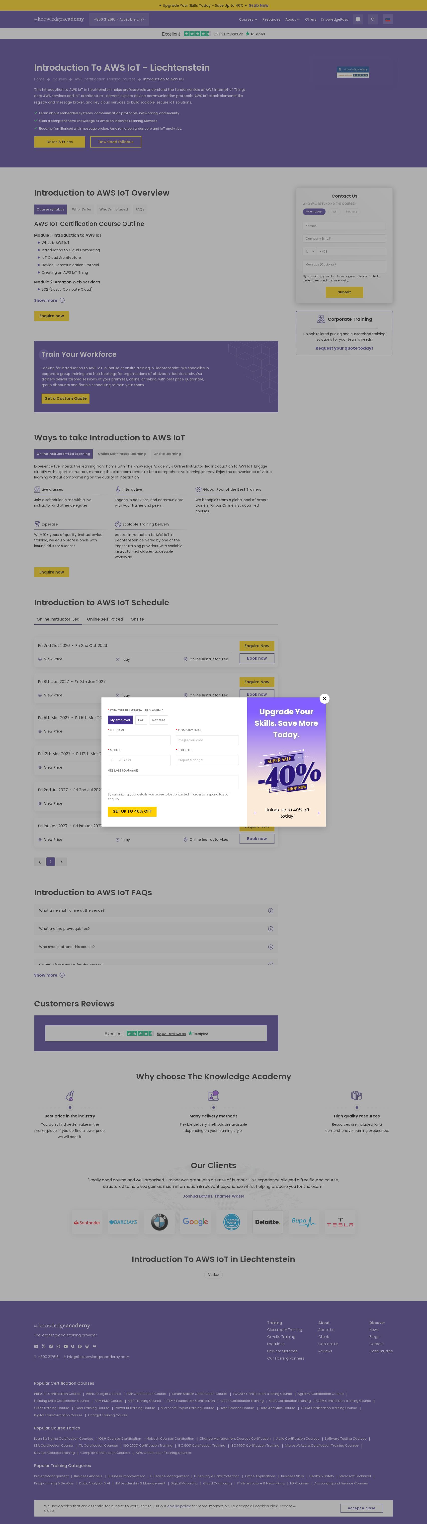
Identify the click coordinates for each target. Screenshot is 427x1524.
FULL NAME (116, 730)
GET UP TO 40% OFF (132, 811)
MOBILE (114, 750)
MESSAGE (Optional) (123, 770)
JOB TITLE (184, 750)
